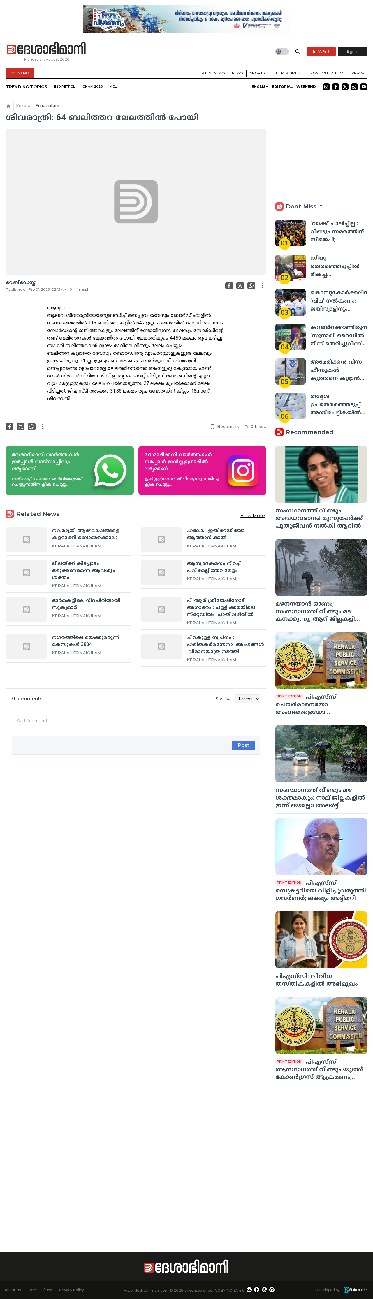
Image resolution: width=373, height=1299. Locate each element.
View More (252, 515)
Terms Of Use (40, 1290)
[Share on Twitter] (240, 285)
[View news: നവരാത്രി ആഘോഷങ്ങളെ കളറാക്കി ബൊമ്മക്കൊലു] (26, 539)
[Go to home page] (46, 48)
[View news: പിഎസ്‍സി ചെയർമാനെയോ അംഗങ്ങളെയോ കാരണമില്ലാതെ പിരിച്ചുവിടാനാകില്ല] (321, 660)
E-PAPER (321, 51)
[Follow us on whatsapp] (354, 87)
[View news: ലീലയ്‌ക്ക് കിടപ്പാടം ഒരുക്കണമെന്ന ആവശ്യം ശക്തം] (26, 572)
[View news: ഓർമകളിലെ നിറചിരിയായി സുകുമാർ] (26, 609)
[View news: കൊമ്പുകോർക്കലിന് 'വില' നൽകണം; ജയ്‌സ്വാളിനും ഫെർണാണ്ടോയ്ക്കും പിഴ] (290, 302)
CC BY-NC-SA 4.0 (230, 1290)
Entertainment (287, 73)
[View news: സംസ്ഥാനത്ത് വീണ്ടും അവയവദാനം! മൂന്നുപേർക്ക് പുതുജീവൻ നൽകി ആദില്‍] (321, 474)
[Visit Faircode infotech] (355, 1289)
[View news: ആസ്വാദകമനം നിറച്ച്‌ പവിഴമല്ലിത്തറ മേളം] (161, 572)
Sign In (353, 51)
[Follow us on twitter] (345, 87)
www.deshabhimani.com (146, 1290)
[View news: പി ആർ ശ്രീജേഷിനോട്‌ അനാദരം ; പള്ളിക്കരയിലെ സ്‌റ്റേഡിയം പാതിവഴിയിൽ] (161, 609)
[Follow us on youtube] (364, 87)
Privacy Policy (71, 1290)
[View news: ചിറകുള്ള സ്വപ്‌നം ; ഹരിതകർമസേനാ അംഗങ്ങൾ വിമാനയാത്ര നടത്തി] (161, 646)
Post (243, 745)
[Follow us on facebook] (336, 87)
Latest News (212, 73)
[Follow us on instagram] (326, 87)
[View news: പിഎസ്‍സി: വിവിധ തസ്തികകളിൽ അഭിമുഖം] (321, 939)
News (237, 73)
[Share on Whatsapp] (251, 285)
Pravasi (359, 73)
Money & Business (326, 73)
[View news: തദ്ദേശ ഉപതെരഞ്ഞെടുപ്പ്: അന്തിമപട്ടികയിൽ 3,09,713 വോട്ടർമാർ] (290, 406)
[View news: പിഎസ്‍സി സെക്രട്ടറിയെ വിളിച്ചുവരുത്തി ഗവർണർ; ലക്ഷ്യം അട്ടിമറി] (321, 847)
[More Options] (262, 285)
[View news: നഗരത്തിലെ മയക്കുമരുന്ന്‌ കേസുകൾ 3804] (26, 646)
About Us (13, 1290)
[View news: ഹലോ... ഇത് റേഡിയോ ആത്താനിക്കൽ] (161, 539)
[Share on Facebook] (229, 285)
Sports (257, 73)
